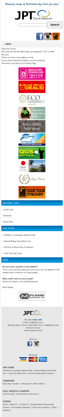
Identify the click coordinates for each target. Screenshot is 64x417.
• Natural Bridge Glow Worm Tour (17, 241)
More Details (8, 287)
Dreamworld (26, 384)
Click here (5, 63)
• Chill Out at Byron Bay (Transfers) (18, 247)
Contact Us (24, 404)
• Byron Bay (8, 222)
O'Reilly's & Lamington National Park (17, 371)
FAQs (54, 407)
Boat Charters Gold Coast (27, 394)
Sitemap (6, 410)
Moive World (39, 384)
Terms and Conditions (41, 407)
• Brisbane (7, 215)
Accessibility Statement (20, 407)
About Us (13, 404)
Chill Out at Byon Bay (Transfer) (40, 373)
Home (5, 404)
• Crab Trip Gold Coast (12, 253)
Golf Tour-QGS (9, 394)
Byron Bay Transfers (11, 384)
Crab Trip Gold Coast (17, 373)
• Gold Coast (8, 209)
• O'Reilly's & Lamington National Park (19, 235)
